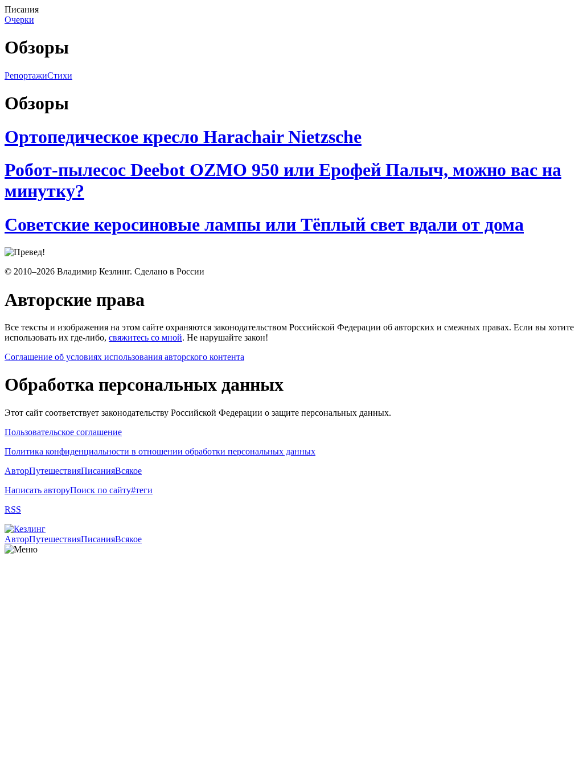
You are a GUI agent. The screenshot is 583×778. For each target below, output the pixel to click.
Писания (98, 471)
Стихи (59, 75)
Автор (17, 471)
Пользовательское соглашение (63, 432)
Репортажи (26, 75)
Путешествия (55, 471)
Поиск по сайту (100, 490)
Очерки (19, 19)
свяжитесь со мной (145, 337)
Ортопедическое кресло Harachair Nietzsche (183, 136)
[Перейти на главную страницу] (25, 529)
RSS (13, 509)
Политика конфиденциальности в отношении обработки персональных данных (160, 451)
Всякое (128, 471)
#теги (142, 490)
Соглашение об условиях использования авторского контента (124, 357)
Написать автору (37, 490)
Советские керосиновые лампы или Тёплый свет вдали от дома (264, 224)
